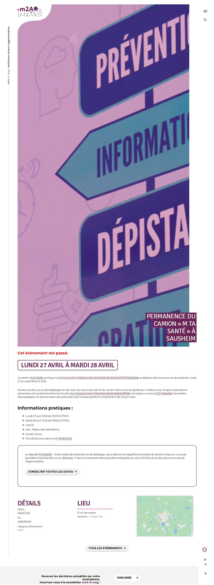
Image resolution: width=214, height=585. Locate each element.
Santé (21, 530)
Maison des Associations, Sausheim (95, 509)
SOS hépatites (163, 393)
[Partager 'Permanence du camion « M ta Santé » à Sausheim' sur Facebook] (205, 559)
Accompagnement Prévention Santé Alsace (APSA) (100, 393)
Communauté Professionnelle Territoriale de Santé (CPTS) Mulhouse (98, 377)
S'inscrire (124, 577)
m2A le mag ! (91, 582)
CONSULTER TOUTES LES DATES (50, 471)
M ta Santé (36, 377)
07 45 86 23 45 (63, 438)
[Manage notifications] (204, 549)
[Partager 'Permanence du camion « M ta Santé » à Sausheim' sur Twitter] (205, 564)
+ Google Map (95, 516)
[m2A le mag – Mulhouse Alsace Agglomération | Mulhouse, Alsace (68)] (39, 11)
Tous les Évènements (105, 548)
